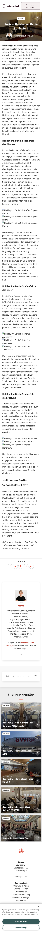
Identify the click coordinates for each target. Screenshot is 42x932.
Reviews (21, 18)
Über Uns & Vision (21, 885)
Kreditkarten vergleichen (31, 6)
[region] (21, 917)
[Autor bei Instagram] (21, 655)
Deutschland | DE (21, 867)
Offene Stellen (21, 891)
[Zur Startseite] (21, 852)
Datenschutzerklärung (21, 894)
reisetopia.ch (13, 6)
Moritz (20, 35)
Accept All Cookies (21, 921)
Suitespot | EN (21, 876)
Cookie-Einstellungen (21, 897)
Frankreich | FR (21, 870)
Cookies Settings (21, 927)
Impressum (21, 900)
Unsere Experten (21, 888)
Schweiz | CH (21, 864)
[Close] (38, 906)
